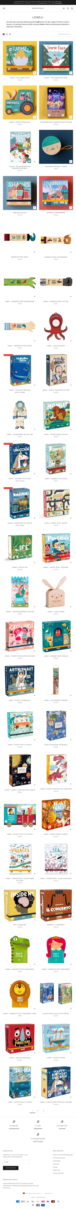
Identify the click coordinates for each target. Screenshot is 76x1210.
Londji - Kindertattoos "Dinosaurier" (20, 301)
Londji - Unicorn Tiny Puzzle (20, 478)
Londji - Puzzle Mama (56, 611)
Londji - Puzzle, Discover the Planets (20, 790)
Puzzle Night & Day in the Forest (56, 1013)
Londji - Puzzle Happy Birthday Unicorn (56, 1102)
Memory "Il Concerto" (56, 924)
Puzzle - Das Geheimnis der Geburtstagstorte (20, 167)
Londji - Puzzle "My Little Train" (20, 834)
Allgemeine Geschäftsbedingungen (63, 1155)
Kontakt (55, 1167)
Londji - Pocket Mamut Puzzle (56, 434)
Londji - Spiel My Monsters (19, 1058)
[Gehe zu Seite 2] (43, 1111)
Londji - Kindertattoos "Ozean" (20, 345)
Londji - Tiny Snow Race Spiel (56, 78)
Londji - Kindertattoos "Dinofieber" (20, 969)
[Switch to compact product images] (10, 34)
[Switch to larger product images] (3, 34)
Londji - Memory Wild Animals (56, 656)
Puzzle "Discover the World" (56, 744)
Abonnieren (11, 1168)
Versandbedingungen (59, 1158)
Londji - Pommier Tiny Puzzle (56, 478)
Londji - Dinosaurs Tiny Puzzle (20, 523)
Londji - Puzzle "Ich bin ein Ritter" (56, 390)
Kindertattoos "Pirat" (20, 257)
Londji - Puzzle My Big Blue (20, 390)
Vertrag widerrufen (58, 1173)
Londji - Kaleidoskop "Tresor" (56, 700)
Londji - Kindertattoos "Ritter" (56, 301)
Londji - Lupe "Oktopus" (56, 345)
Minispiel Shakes (20, 212)
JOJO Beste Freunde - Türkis (56, 166)
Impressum (56, 1164)
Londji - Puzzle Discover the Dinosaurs (56, 789)
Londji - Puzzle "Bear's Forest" (56, 834)
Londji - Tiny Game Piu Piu (20, 78)
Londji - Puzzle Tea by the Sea (20, 1102)
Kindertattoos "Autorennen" (56, 257)
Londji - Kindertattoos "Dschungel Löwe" (20, 1013)
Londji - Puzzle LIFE (20, 567)
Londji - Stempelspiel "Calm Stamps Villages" (20, 879)
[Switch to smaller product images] (7, 34)
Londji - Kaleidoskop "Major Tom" (20, 434)
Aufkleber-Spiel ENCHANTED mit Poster (56, 122)
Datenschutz (56, 1170)
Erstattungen (56, 1161)
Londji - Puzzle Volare (56, 1057)
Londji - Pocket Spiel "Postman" (56, 567)
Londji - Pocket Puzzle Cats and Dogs (20, 656)
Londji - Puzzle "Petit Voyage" (20, 744)
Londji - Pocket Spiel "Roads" (56, 523)
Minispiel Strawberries (56, 212)
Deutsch (48, 1193)
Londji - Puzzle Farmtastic (20, 122)
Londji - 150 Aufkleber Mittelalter (20, 611)
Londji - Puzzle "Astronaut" (20, 700)
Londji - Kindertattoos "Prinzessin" (56, 969)
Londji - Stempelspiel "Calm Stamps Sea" (56, 878)
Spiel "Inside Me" (20, 925)
